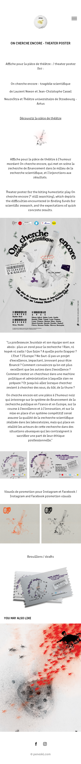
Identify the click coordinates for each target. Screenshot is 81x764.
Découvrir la (29, 118)
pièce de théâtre (49, 118)
